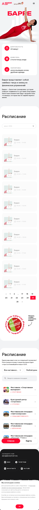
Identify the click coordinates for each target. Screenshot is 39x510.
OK (19, 506)
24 (28, 298)
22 (17, 298)
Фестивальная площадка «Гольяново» (21, 425)
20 (6, 298)
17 (22, 294)
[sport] (7, 3)
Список (10, 441)
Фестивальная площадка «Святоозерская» (21, 413)
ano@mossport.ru (10, 456)
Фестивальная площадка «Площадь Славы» (21, 437)
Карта (29, 441)
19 (32, 294)
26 (17, 302)
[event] (19, 141)
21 (11, 298)
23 (22, 298)
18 (27, 294)
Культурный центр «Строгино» (19, 400)
